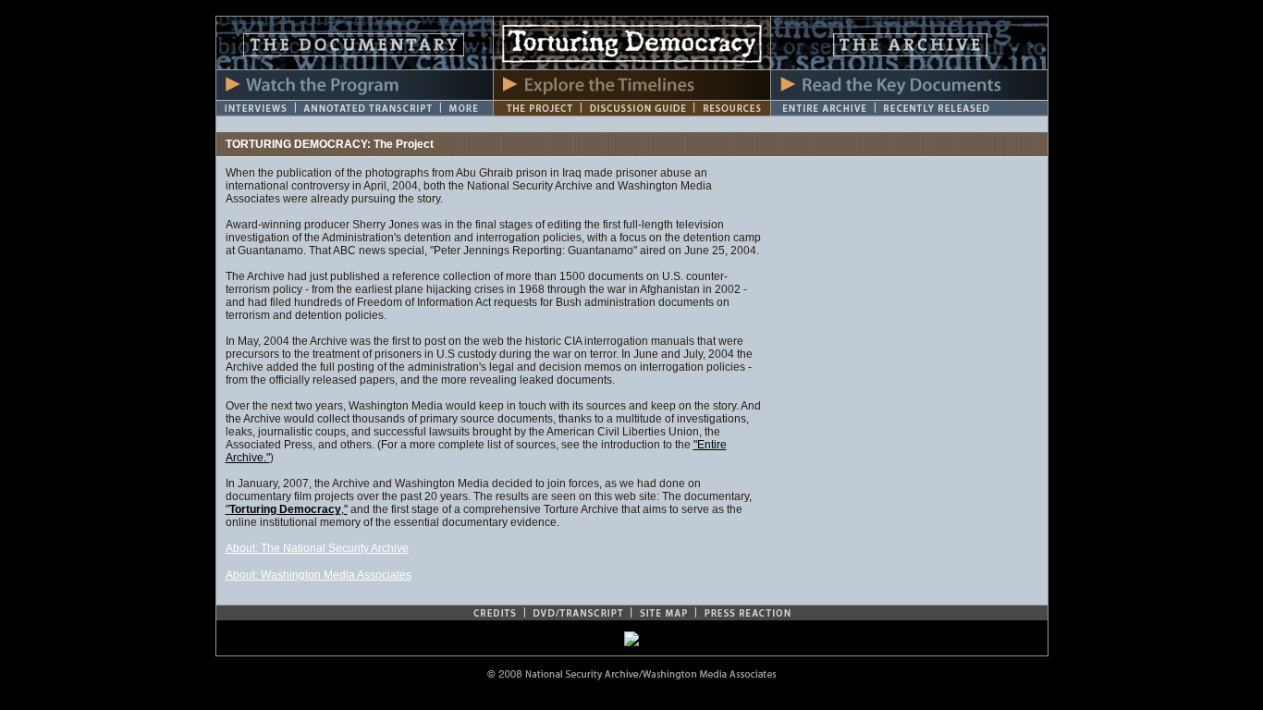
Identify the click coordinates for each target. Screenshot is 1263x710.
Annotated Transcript (368, 108)
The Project (537, 108)
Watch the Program (354, 85)
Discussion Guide (637, 108)
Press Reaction (747, 613)
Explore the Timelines (632, 85)
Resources (732, 108)
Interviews (255, 108)
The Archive (909, 43)
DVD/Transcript (577, 613)
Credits (494, 613)
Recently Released (961, 108)
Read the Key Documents (909, 85)
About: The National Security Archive (317, 548)
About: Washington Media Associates (318, 575)
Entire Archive (823, 108)
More (467, 108)
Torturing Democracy (632, 43)
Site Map (663, 613)
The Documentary (354, 43)
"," (287, 509)
